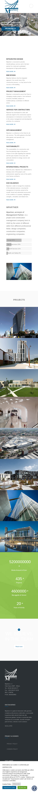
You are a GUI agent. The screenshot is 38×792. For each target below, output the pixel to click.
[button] (34, 788)
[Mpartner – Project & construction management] (19, 6)
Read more (9, 71)
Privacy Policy (12, 744)
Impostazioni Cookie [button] (9, 787)
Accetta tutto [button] (22, 787)
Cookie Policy (6, 784)
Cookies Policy (12, 749)
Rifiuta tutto (16, 784)
